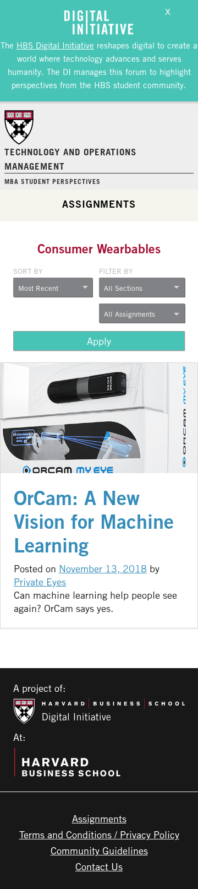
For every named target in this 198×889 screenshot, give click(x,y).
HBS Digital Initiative (55, 45)
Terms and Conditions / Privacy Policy (99, 834)
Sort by (27, 271)
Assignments (99, 204)
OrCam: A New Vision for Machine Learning (94, 521)
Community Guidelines (99, 850)
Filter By (116, 271)
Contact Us (99, 866)
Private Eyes (40, 582)
